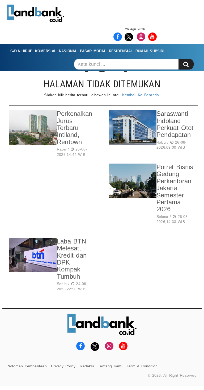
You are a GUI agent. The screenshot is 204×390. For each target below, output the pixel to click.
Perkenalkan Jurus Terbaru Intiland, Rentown (74, 127)
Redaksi (87, 366)
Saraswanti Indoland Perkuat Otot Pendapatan (175, 124)
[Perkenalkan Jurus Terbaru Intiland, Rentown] (31, 134)
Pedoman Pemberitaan (26, 366)
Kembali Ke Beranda (140, 95)
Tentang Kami (110, 366)
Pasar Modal (93, 51)
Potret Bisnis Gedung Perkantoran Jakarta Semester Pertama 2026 (174, 188)
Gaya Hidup (21, 51)
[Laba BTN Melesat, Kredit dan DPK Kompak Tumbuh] (31, 265)
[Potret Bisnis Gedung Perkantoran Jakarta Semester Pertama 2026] (131, 195)
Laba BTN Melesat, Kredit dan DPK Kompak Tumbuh (72, 259)
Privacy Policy (63, 366)
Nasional (68, 51)
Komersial (45, 51)
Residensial (121, 51)
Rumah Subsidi (149, 51)
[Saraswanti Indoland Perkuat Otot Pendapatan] (131, 131)
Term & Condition (142, 366)
